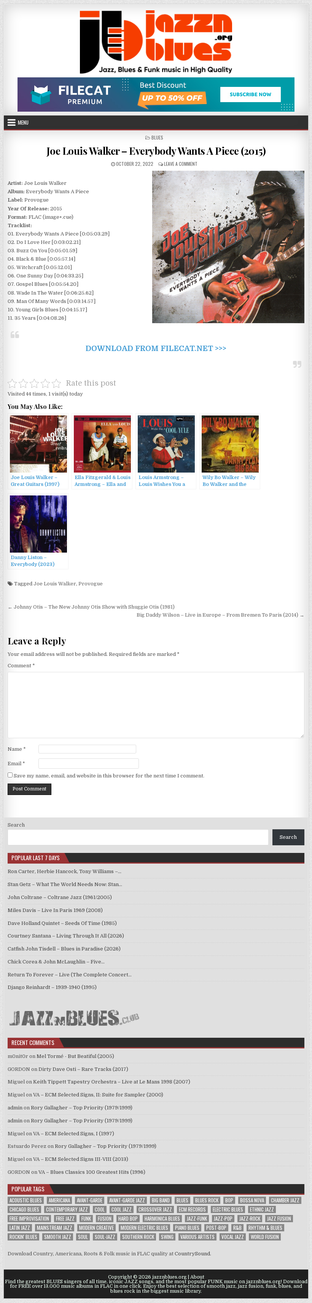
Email (16, 763)
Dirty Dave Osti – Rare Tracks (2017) (83, 1069)
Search (16, 825)
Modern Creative (96, 1227)
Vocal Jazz (232, 1236)
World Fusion (265, 1236)
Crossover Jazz (155, 1209)
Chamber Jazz (285, 1200)
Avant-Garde (89, 1200)
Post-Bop (216, 1227)
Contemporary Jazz (67, 1209)
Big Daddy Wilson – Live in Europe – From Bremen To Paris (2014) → (220, 615)
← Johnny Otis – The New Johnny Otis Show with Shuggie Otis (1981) (91, 607)
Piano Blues (187, 1227)
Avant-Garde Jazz (127, 1200)
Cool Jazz (121, 1209)
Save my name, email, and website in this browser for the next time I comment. (109, 776)
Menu (23, 122)
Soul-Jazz (105, 1236)
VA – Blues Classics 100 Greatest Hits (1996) (91, 1172)
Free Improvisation (29, 1218)
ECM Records (192, 1209)
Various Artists (197, 1236)
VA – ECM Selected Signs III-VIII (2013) (80, 1159)
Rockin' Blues (23, 1236)
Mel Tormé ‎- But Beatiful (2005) (75, 1056)
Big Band (161, 1200)
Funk (86, 1218)
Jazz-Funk (197, 1218)
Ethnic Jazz (262, 1209)
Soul (83, 1236)
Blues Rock (206, 1200)
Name (17, 749)
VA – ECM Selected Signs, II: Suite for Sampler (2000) (98, 1095)
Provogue (90, 584)
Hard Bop (128, 1218)
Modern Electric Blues (144, 1227)
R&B (237, 1227)
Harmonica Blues (162, 1218)
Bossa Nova (252, 1200)
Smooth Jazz (57, 1236)
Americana (59, 1200)
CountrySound (192, 1254)
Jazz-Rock (249, 1218)
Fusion (104, 1218)
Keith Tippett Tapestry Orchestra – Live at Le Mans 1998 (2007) (111, 1082)
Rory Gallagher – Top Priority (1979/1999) (81, 1108)
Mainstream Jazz (54, 1227)
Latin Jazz (20, 1227)
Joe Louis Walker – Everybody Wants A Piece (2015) (156, 150)
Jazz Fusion (279, 1218)
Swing (167, 1236)
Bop (229, 1200)
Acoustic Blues (26, 1200)
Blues (157, 137)
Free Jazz (65, 1218)
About (197, 1277)
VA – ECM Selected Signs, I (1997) (73, 1133)
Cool (100, 1209)
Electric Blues (228, 1209)
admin (15, 1108)
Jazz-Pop (223, 1218)
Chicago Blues (24, 1209)
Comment (21, 665)
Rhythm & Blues (265, 1227)
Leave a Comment (180, 163)
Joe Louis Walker (54, 584)
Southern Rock (138, 1236)
